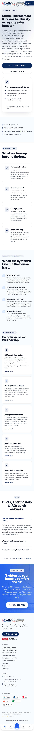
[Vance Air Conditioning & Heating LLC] (13, 3)
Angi (7, 701)
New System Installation (9, 652)
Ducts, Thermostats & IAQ (9, 658)
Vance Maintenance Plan (9, 660)
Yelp (25, 697)
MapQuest (9, 705)
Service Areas (6, 666)
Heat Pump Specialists (8, 655)
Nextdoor (17, 701)
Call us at (23, 558)
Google (8, 697)
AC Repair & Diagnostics (9, 647)
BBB (17, 697)
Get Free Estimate (16, 71)
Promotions (5, 668)
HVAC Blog (5, 663)
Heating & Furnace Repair (9, 650)
